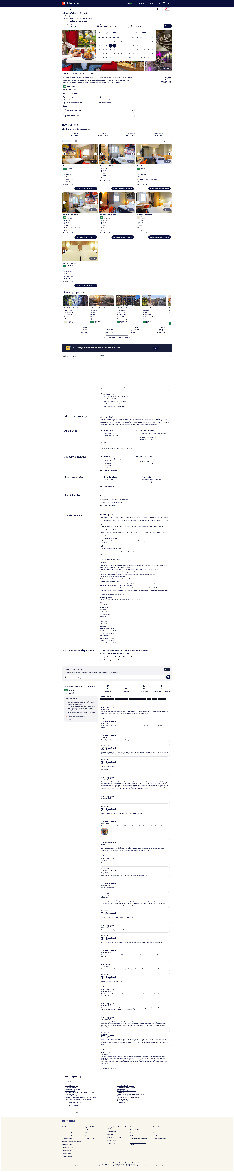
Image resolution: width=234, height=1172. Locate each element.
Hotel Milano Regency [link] (72, 1086)
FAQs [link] (86, 1132)
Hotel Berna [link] (120, 1092)
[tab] (68, 1081)
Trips (158, 3)
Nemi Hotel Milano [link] (122, 1099)
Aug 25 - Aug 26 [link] (75, 135)
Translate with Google (107, 766)
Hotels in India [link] (66, 1129)
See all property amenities (108, 470)
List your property (140, 3)
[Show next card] (170, 314)
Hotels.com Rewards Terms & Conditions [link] (138, 1143)
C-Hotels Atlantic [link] (70, 1094)
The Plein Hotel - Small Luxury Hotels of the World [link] (80, 1097)
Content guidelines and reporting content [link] (139, 1139)
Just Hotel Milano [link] (71, 1087)
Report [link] (70, 719)
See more (103, 411)
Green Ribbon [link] (121, 1089)
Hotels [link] (64, 1112)
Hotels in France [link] (66, 1153)
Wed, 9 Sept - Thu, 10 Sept (109, 26)
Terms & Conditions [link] (135, 1129)
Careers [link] (155, 1132)
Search (167, 26)
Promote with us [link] (111, 1140)
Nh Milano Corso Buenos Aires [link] (126, 1091)
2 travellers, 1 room (140, 26)
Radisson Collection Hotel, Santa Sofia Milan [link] (130, 1094)
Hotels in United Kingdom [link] (69, 1135)
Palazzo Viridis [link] (69, 1101)
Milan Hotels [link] (81, 1112)
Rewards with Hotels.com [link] (159, 1138)
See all (65, 106)
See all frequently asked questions (110, 660)
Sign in (170, 3)
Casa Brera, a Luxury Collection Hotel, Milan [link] (78, 1099)
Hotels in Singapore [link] (67, 1147)
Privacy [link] (132, 1132)
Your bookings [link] (88, 1129)
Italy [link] (69, 1112)
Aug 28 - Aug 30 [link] (131, 135)
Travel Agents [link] (111, 1143)
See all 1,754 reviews (69, 89)
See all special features (107, 505)
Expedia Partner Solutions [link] (114, 1137)
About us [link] (155, 1129)
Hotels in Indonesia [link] (67, 1144)
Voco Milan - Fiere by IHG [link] (73, 1102)
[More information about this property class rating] (69, 16)
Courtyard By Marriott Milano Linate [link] (128, 1097)
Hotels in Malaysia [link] (67, 1156)
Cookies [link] (132, 1135)
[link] (167, 9)
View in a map (105, 389)
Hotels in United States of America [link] (71, 1141)
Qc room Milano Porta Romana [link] (126, 1101)
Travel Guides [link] (156, 1135)
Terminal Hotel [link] (70, 1091)
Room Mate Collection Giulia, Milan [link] (127, 1104)
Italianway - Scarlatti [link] (71, 1106)
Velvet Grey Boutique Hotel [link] (125, 1086)
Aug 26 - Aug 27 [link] (103, 135)
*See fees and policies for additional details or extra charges (116, 448)
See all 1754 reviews (109, 1069)
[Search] (168, 677)
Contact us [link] (88, 1135)
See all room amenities (107, 486)
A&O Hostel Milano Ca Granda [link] (126, 1087)
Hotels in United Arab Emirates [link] (70, 1132)
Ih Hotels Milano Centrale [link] (73, 1096)
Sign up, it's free (165, 348)
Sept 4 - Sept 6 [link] (158, 135)
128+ (167, 68)
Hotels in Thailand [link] (67, 1138)
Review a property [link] (90, 1138)
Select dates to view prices (85, 188)
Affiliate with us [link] (111, 1131)
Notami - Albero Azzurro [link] (124, 1096)
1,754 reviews (68, 693)
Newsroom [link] (110, 1134)
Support (151, 3)
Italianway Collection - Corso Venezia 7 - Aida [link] (79, 1092)
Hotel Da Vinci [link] (121, 1102)
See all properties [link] (71, 9)
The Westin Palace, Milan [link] (73, 1089)
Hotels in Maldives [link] (67, 1150)
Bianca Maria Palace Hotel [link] (73, 1104)
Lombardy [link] (74, 1112)
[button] (107, 42)
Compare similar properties (118, 337)
